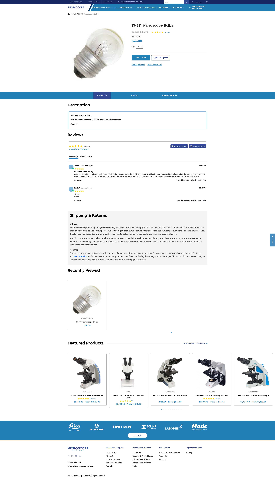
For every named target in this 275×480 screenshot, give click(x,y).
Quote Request (161, 58)
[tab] (73, 157)
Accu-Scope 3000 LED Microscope (87, 395)
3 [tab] (166, 409)
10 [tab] (181, 409)
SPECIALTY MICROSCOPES (145, 7)
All (75, 14)
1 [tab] (171, 332)
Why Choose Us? (154, 65)
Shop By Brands (76, 2)
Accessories (93, 2)
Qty (133, 46)
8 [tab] (177, 409)
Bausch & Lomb (140, 32)
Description (102, 95)
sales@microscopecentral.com (130, 1)
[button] (206, 2)
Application (177, 7)
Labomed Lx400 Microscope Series (212, 395)
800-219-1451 (197, 8)
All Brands (137, 435)
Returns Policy (80, 256)
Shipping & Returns (170, 95)
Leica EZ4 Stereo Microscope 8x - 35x (128, 397)
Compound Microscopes (101, 7)
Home (70, 14)
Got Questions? (138, 65)
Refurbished (163, 7)
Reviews (134, 95)
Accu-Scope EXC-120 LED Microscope (170, 395)
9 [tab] (179, 409)
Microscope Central (82, 476)
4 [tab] (168, 409)
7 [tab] (174, 409)
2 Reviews (167, 32)
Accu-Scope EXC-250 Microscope (253, 395)
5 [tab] (170, 409)
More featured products (194, 343)
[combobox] (174, 2)
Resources (108, 2)
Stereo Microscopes (124, 7)
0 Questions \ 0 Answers (78, 149)
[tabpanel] (87, 305)
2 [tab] (164, 409)
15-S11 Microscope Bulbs (87, 322)
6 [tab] (172, 409)
